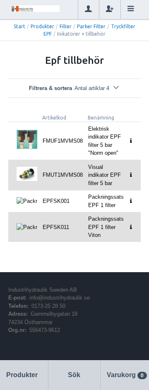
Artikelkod (54, 117)
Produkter (42, 26)
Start (19, 26)
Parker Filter (91, 26)
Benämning (101, 117)
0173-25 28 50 (48, 306)
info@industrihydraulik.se (59, 298)
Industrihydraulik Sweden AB (42, 290)
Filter (66, 26)
